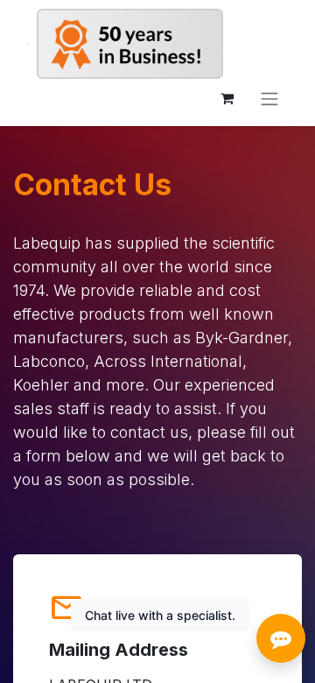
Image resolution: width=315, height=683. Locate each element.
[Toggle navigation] (269, 98)
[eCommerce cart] (226, 98)
